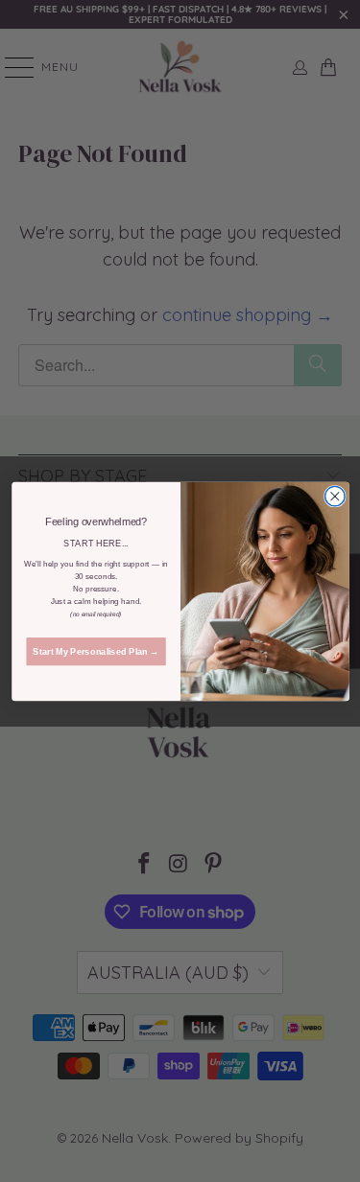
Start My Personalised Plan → (95, 651)
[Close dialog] (334, 496)
